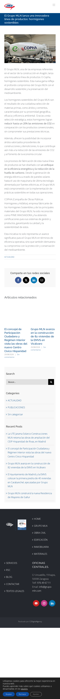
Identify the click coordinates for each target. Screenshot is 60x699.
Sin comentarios (12, 355)
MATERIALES (40, 553)
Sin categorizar (15, 414)
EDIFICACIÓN (41, 539)
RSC (8, 570)
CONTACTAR (12, 584)
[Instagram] (44, 603)
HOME (37, 518)
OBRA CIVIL (40, 532)
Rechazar (22, 694)
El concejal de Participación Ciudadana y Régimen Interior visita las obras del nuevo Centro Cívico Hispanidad (15, 340)
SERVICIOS (11, 563)
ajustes (24, 689)
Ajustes (36, 694)
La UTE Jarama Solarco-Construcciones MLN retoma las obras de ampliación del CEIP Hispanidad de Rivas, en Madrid (29, 437)
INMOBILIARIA (41, 546)
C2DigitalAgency (35, 621)
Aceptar (9, 694)
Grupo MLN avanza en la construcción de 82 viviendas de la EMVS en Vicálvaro (43, 336)
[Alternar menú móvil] (54, 4)
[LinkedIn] (52, 603)
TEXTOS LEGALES (15, 591)
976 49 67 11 (44, 582)
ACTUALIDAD (9, 257)
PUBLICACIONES (16, 407)
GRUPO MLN (40, 525)
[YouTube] (36, 603)
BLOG (9, 577)
